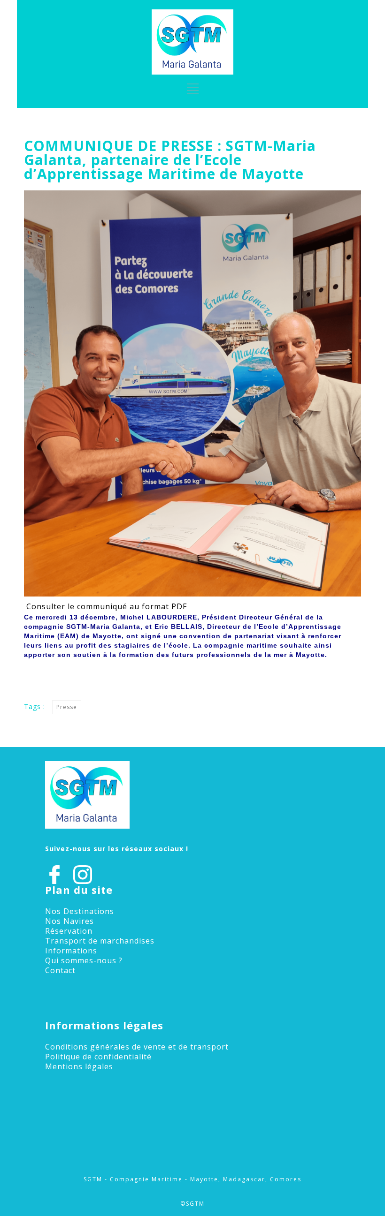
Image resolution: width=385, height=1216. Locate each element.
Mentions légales (79, 1066)
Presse (66, 707)
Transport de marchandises (99, 941)
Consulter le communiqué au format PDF (106, 606)
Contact (60, 970)
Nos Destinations (79, 911)
